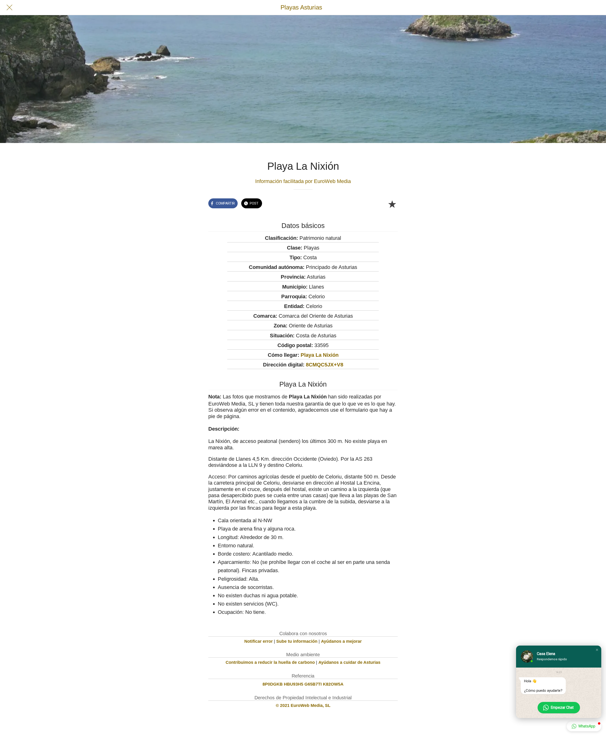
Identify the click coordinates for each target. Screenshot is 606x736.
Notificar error (258, 641)
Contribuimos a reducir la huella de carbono (270, 662)
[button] (597, 649)
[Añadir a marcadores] (392, 204)
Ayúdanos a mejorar (341, 641)
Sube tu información (296, 641)
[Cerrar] (9, 7)
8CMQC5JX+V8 (324, 365)
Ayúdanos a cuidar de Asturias (349, 662)
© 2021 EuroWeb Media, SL (303, 705)
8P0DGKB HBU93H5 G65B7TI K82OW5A (303, 684)
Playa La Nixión (320, 355)
